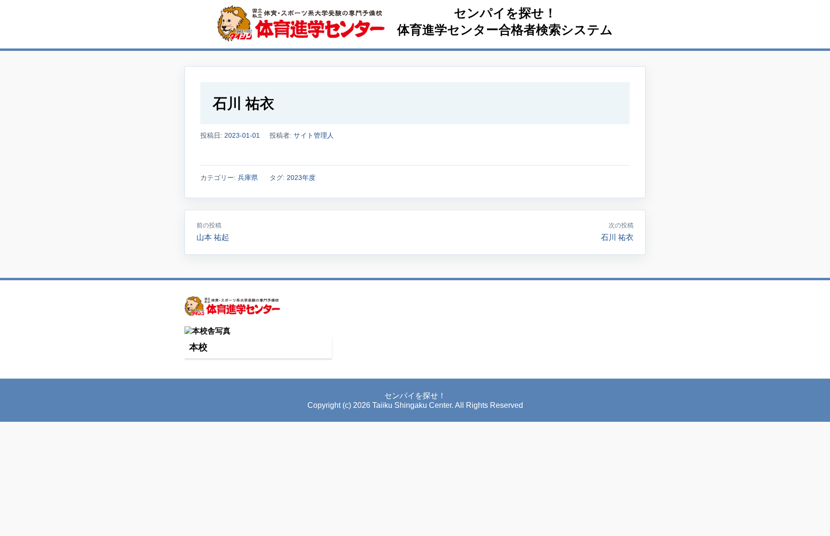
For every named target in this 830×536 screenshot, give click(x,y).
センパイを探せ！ (505, 13)
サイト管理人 (313, 135)
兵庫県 (248, 177)
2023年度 (301, 177)
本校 (198, 347)
